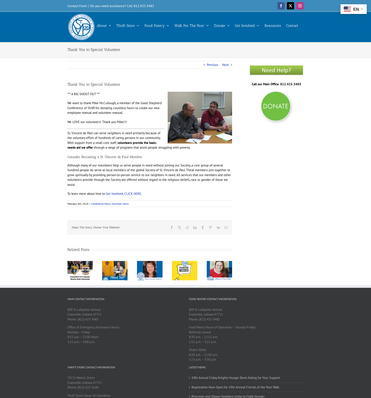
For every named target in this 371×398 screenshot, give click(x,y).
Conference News (100, 203)
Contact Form (77, 6)
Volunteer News (120, 203)
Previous (212, 65)
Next (225, 65)
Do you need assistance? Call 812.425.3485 (122, 6)
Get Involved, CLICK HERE (123, 194)
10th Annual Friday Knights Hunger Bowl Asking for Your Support (236, 378)
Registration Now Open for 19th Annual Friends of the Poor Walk (235, 387)
